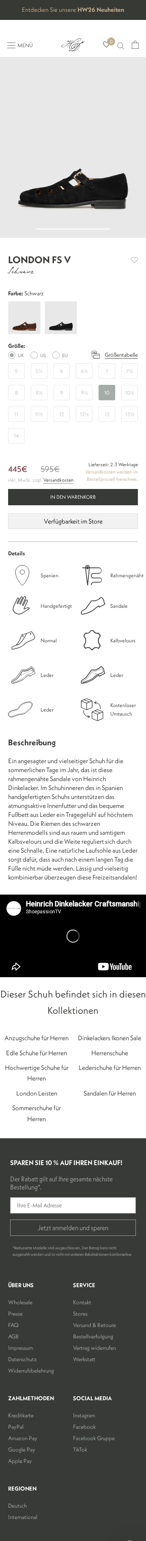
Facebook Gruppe (94, 1438)
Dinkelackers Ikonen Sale (109, 1038)
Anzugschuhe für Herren (36, 1038)
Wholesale (20, 1302)
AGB (13, 1336)
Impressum (20, 1347)
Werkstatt (84, 1359)
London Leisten (36, 1093)
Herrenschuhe (109, 1053)
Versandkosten (58, 480)
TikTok (80, 1449)
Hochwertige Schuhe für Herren (37, 1072)
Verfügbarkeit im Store (73, 521)
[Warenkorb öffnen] (135, 45)
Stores (80, 1313)
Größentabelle (121, 354)
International (22, 1517)
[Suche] (121, 45)
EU (65, 355)
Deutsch (17, 1505)
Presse (15, 1313)
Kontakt (82, 1302)
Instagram (84, 1415)
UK (21, 355)
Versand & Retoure (94, 1325)
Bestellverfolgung (93, 1336)
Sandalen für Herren (110, 1093)
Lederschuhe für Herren (110, 1067)
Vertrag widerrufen (94, 1347)
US (43, 355)
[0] (106, 44)
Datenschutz (22, 1359)
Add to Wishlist (134, 260)
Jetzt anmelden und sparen (73, 1228)
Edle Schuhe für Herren (36, 1053)
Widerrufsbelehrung (31, 1370)
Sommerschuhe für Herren (36, 1113)
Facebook (84, 1426)
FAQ (13, 1325)
